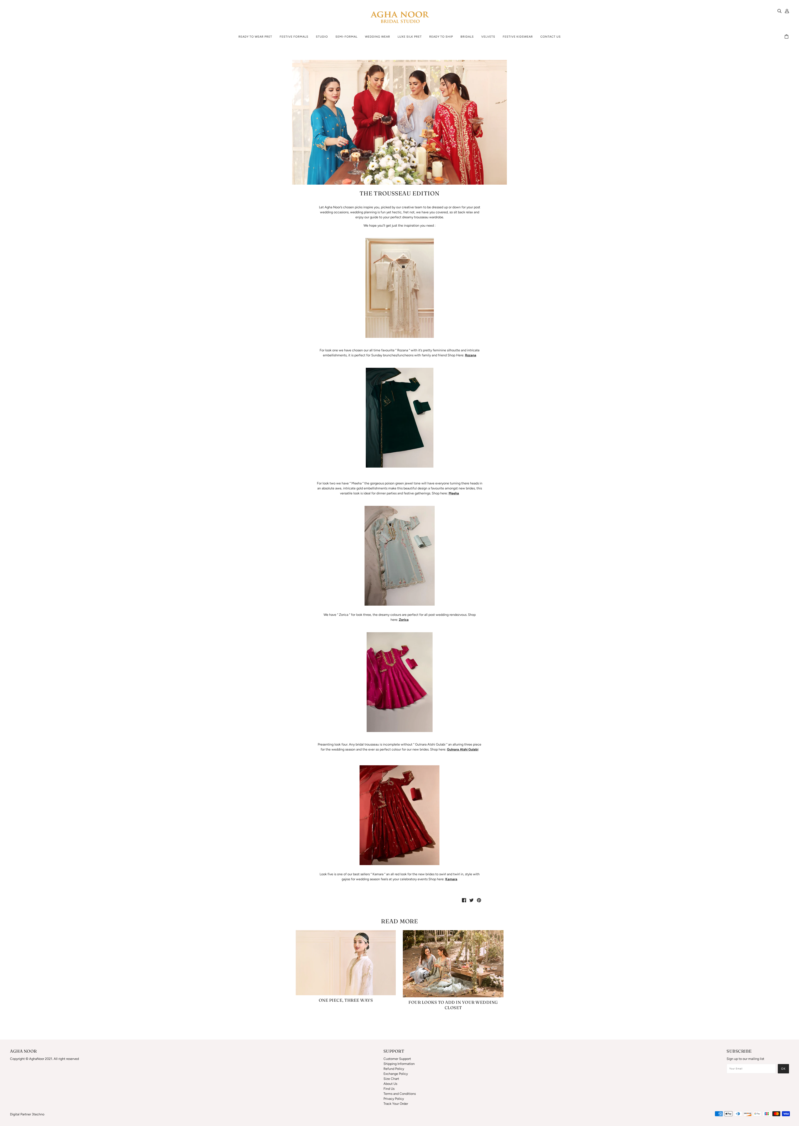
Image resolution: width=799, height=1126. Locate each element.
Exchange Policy (395, 1074)
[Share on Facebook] (464, 900)
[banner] (399, 17)
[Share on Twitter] (471, 900)
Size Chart (391, 1079)
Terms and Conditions (399, 1094)
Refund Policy (393, 1069)
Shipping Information (399, 1064)
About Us (390, 1084)
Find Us (389, 1089)
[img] (779, 11)
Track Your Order (395, 1104)
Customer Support (397, 1059)
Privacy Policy (393, 1099)
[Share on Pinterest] (479, 900)
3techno (38, 1114)
